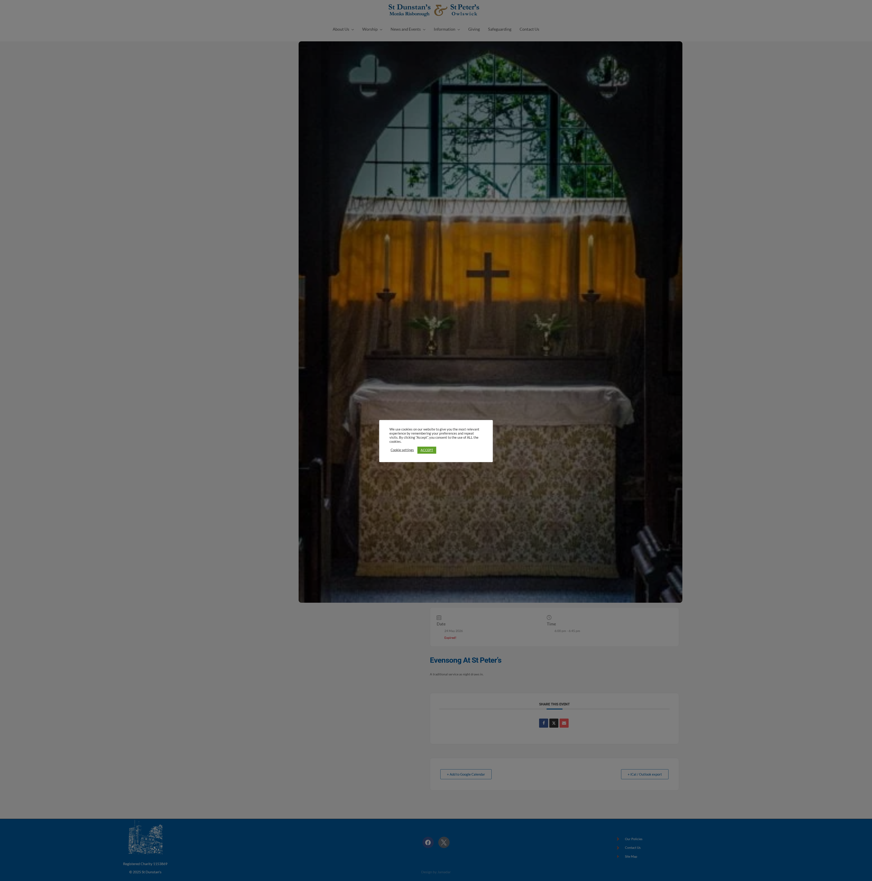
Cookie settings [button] (402, 450)
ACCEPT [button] (427, 450)
